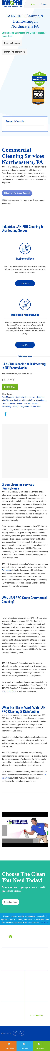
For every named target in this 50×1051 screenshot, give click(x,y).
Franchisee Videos (36, 988)
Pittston (27, 403)
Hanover (32, 397)
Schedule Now (10, 902)
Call (34, 4)
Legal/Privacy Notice (13, 1015)
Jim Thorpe (7, 400)
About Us (34, 975)
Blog (32, 992)
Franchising (10, 1010)
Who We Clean (10, 984)
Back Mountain (7, 397)
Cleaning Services (12, 43)
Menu (44, 4)
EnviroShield (6, 570)
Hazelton (40, 397)
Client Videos (35, 984)
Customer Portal (12, 1019)
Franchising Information (14, 51)
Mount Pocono (41, 400)
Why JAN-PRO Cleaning (13, 979)
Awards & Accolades (37, 979)
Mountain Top (28, 400)
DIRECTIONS (9, 387)
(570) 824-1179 (8, 691)
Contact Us (10, 1006)
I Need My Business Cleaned (17, 193)
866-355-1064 (37, 1016)
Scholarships (35, 996)
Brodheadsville (21, 397)
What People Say (11, 992)
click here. (44, 922)
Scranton (35, 403)
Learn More (25, 283)
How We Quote (10, 988)
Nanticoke (17, 400)
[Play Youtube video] (25, 830)
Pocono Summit (9, 403)
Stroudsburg (6, 406)
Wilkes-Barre (36, 406)
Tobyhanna (24, 406)
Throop (15, 406)
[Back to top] (43, 1035)
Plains (19, 403)
